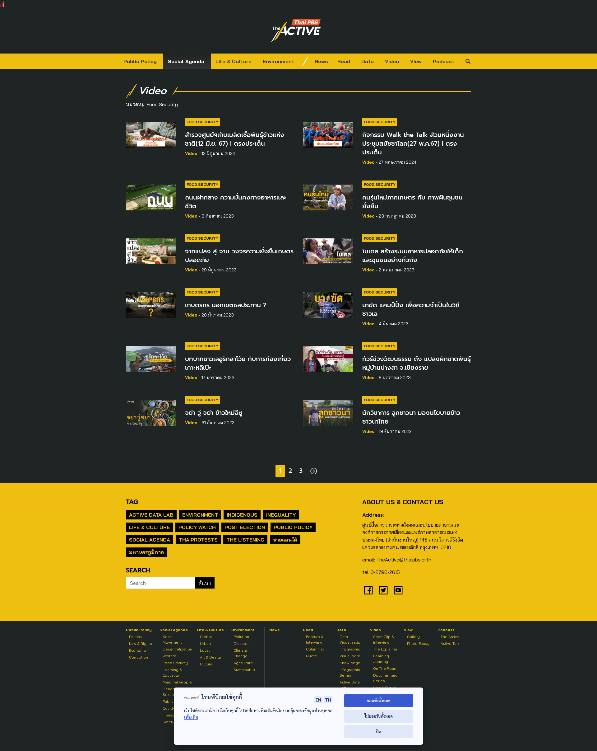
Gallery (413, 636)
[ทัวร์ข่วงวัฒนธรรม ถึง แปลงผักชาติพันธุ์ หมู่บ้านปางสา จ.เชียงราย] (328, 358)
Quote (311, 656)
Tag (132, 501)
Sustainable (244, 669)
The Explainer (385, 649)
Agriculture (243, 662)
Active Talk (450, 643)
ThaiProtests (198, 540)
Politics (135, 636)
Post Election (244, 527)
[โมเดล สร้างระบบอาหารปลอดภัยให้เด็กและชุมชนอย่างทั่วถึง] (328, 250)
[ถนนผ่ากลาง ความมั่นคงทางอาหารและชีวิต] (151, 196)
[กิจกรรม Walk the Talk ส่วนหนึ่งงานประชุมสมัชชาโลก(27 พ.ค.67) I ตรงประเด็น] (328, 134)
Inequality (281, 515)
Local (205, 650)
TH (328, 699)
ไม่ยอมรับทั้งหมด (378, 716)
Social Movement (172, 639)
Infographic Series (350, 672)
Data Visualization (351, 639)
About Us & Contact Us (402, 502)
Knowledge (350, 662)
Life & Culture (233, 61)
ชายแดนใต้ (285, 540)
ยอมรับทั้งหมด (379, 700)
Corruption (138, 657)
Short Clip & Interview (383, 639)
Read (343, 61)
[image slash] (305, 61)
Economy (137, 650)
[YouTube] (398, 590)
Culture (206, 664)
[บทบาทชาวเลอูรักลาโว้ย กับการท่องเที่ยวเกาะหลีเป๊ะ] (151, 358)
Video (392, 61)
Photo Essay (418, 643)
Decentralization (177, 649)
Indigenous (242, 515)
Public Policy (140, 61)
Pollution (241, 636)
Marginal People (177, 682)
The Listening (245, 540)
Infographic (350, 649)
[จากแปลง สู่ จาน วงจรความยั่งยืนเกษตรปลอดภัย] (151, 250)
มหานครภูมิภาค (146, 552)
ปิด (378, 731)
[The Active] (296, 30)
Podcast (443, 61)
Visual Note (350, 656)
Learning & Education (172, 672)
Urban (205, 643)
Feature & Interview (314, 639)
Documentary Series (385, 678)
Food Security (202, 122)
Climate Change (241, 653)
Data (367, 61)
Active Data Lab (151, 515)
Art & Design (211, 657)
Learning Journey (381, 659)
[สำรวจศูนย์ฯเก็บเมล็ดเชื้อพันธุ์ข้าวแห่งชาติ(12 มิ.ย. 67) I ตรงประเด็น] (151, 134)
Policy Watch (197, 527)
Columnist (315, 649)
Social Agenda (186, 61)
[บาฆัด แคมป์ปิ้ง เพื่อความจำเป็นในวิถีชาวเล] (328, 304)
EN (318, 699)
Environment (278, 61)
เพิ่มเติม (191, 717)
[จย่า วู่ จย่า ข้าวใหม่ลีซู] (151, 411)
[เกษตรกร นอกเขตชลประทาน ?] (151, 304)
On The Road (384, 668)
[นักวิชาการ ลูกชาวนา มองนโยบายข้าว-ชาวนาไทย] (328, 411)
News (321, 61)
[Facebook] (368, 590)
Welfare (169, 656)
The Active (450, 636)
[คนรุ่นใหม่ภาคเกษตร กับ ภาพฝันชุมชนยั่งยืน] (328, 196)
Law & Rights (140, 643)
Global (206, 636)
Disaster (241, 643)
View (416, 61)
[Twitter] (383, 590)
